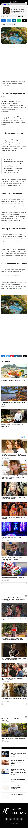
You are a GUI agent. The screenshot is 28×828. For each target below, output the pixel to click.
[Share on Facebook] (3, 20)
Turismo (20, 16)
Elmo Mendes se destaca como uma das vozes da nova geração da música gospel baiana (18, 753)
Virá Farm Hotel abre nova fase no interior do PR (13, 403)
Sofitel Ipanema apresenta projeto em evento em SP (12, 425)
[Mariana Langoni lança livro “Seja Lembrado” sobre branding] (5, 762)
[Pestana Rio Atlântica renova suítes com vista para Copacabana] (14, 371)
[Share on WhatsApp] (19, 20)
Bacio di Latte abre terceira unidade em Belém (17, 795)
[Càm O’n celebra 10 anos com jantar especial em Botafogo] (5, 780)
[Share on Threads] (24, 20)
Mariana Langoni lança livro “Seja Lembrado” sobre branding (17, 762)
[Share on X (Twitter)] (9, 20)
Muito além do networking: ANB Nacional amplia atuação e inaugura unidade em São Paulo (18, 771)
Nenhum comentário (13, 16)
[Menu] (2, 2)
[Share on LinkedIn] (14, 20)
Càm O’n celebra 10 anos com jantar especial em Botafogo (18, 778)
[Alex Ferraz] (14, 2)
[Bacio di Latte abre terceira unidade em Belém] (5, 796)
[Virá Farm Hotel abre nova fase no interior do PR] (14, 393)
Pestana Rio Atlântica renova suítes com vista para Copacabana (13, 381)
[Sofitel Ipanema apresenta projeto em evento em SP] (14, 416)
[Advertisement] (14, 62)
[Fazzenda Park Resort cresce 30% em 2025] (14, 35)
